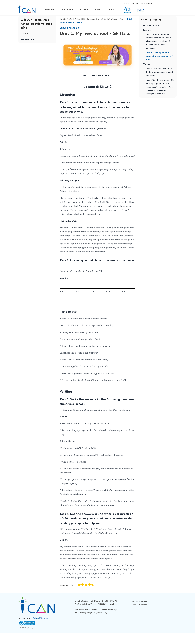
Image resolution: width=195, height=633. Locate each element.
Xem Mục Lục (28, 39)
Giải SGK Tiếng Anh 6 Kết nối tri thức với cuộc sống (100, 19)
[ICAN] (26, 9)
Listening (147, 30)
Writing (146, 64)
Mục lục (26, 33)
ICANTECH (84, 9)
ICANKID (98, 9)
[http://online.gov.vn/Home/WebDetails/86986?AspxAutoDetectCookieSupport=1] (40, 623)
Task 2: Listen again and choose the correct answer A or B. (159, 56)
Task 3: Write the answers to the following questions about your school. (159, 72)
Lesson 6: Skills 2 (151, 25)
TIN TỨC (112, 9)
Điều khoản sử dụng (139, 601)
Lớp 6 (71, 19)
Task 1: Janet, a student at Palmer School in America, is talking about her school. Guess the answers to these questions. (160, 41)
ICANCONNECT (67, 9)
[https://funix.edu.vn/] (141, 9)
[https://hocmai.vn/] (127, 10)
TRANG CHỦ (49, 9)
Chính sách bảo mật (139, 605)
